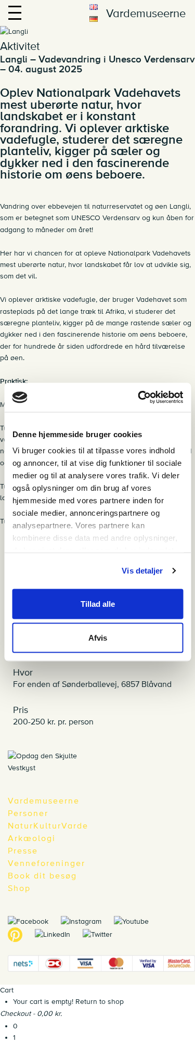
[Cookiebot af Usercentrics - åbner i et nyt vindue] (139, 397)
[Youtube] (136, 920)
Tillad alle (98, 603)
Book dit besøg (42, 876)
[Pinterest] (20, 934)
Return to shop (99, 1001)
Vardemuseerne (44, 801)
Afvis (97, 637)
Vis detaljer (142, 570)
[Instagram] (86, 920)
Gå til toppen (186, 754)
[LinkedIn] (58, 934)
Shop (19, 888)
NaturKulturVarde (48, 826)
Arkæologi (32, 838)
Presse (23, 851)
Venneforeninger (46, 863)
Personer (28, 813)
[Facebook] (33, 920)
